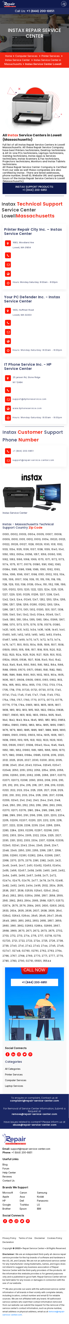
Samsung (42, 1192)
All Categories (12, 1068)
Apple (6, 1196)
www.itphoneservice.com (27, 408)
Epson (23, 1208)
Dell (22, 1200)
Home (8, 56)
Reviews (7, 1176)
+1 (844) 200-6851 (40, 11)
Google (7, 1204)
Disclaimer (39, 1238)
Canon (23, 1192)
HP (4, 1200)
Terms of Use (25, 1238)
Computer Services (26, 56)
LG (38, 1204)
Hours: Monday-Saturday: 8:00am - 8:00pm (37, 350)
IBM (39, 1208)
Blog (5, 1164)
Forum (6, 1168)
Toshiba (24, 1204)
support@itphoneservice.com (29, 399)
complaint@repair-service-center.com (34, 1100)
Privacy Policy (9, 1238)
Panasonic (42, 1200)
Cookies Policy (54, 1238)
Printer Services (50, 56)
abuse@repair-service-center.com (34, 1124)
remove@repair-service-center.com (34, 1114)
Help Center (9, 1172)
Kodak (40, 1196)
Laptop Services (14, 1085)
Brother (7, 1208)
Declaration (8, 1242)
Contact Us (9, 1180)
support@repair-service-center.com (33, 460)
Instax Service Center (17, 60)
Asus (22, 1196)
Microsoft (8, 1192)
